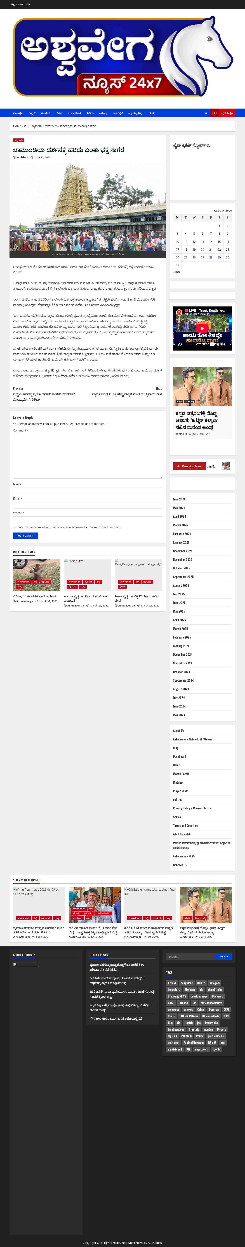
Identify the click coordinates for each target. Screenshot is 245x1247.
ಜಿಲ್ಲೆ (35, 581)
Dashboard (179, 756)
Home (176, 765)
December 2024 (183, 654)
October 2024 (181, 672)
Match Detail (181, 774)
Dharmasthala (210, 1016)
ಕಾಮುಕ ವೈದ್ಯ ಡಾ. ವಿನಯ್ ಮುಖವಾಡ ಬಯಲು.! (85, 598)
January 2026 (181, 542)
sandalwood (175, 1049)
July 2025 (179, 594)
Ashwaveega (24, 601)
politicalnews (216, 1036)
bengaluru (174, 989)
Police (199, 1036)
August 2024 (181, 689)
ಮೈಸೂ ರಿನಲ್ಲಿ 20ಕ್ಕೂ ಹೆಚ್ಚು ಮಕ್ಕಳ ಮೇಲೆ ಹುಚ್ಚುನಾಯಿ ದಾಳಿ (127, 391)
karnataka (211, 1023)
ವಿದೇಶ (60, 113)
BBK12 (201, 983)
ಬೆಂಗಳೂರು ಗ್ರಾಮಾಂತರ (82, 913)
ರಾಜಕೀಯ (46, 113)
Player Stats (181, 791)
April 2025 (179, 620)
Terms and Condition (185, 825)
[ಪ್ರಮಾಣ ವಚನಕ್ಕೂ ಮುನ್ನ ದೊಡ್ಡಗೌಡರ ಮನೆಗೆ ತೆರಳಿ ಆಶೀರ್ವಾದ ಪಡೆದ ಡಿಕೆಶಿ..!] (39, 905)
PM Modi (186, 1036)
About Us (178, 730)
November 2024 (182, 663)
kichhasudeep (176, 1029)
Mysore (221, 1029)
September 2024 (183, 680)
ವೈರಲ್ (122, 586)
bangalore (187, 983)
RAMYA (212, 1042)
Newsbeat (23, 581)
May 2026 (179, 508)
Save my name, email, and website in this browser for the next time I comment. (69, 527)
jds (199, 1023)
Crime (200, 1009)
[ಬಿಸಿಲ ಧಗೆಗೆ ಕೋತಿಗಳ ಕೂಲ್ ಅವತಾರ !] (36, 575)
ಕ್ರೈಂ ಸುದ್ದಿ (88, 581)
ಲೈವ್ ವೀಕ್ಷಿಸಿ (227, 113)
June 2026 (179, 499)
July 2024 (179, 698)
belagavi (214, 983)
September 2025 (183, 577)
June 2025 (179, 603)
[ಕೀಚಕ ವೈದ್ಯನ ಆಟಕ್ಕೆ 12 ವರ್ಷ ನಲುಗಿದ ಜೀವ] (138, 575)
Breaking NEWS (177, 996)
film (170, 1023)
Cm (194, 1003)
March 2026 (180, 525)
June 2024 (179, 706)
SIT (188, 1049)
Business (217, 996)
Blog (175, 748)
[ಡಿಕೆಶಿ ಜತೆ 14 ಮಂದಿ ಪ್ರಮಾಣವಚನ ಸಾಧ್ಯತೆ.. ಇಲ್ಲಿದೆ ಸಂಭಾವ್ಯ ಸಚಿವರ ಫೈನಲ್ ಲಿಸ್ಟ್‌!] (150, 905)
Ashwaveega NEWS (184, 856)
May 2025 (179, 611)
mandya (208, 1029)
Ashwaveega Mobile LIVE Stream (192, 739)
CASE (171, 1003)
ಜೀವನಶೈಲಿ (118, 113)
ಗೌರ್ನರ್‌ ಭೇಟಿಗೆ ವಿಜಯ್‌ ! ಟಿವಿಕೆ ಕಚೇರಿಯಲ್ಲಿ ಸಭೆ (116, 1018)
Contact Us (180, 865)
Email (18, 498)
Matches (178, 782)
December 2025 (182, 551)
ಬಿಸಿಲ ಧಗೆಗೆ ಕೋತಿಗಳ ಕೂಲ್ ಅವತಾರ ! (35, 596)
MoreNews (135, 1243)
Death (171, 1016)
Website (18, 513)
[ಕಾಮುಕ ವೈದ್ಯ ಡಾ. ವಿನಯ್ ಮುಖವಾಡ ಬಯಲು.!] (87, 575)
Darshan (214, 1009)
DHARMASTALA (189, 1016)
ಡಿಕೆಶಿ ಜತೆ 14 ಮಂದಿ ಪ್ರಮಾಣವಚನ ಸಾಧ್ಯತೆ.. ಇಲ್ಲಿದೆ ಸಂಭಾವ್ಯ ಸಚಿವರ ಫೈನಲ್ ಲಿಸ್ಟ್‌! (149, 929)
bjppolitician (215, 989)
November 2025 (182, 559)
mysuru (172, 1036)
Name (18, 484)
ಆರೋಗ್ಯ (103, 113)
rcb (223, 1042)
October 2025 (181, 568)
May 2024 (179, 715)
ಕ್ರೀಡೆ (152, 113)
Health (189, 1023)
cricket (188, 1009)
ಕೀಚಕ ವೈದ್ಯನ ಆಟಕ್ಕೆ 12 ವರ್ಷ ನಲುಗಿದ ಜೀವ (137, 598)
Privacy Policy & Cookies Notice (192, 808)
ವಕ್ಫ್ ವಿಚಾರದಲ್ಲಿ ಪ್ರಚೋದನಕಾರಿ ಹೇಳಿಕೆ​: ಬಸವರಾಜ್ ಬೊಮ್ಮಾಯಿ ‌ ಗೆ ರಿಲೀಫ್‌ (44, 394)
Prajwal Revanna (194, 1042)
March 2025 (180, 629)
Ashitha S (22, 157)
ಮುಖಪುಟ (18, 113)
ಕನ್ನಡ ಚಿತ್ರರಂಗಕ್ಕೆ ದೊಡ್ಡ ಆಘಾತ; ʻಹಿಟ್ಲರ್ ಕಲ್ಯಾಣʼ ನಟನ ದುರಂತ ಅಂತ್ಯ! (202, 929)
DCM (226, 1009)
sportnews (201, 1049)
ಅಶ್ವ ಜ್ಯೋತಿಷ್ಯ (135, 113)
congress (173, 1009)
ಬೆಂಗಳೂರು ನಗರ (103, 913)
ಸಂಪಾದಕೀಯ (75, 113)
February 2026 (182, 534)
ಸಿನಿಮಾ (90, 113)
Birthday (190, 989)
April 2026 (179, 516)
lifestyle (194, 1029)
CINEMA (183, 1003)
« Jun (176, 272)
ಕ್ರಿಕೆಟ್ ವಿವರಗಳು (182, 834)
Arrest (172, 983)
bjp (201, 989)
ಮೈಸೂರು (19, 140)
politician (173, 1042)
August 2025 (181, 585)
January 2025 (181, 646)
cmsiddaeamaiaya (211, 1003)
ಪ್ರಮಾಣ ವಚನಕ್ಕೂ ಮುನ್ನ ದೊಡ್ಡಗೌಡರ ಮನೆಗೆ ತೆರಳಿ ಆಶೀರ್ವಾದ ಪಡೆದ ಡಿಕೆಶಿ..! (39, 929)
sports (216, 1049)
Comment (21, 430)
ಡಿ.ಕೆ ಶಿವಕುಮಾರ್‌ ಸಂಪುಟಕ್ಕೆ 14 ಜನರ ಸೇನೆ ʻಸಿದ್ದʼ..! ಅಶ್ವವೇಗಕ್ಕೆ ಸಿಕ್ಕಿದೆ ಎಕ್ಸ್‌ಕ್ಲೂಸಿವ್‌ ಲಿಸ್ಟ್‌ (93, 929)
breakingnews (199, 996)
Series (177, 817)
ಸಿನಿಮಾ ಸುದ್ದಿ (200, 918)
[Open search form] (206, 113)
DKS (226, 1016)
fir (178, 1023)
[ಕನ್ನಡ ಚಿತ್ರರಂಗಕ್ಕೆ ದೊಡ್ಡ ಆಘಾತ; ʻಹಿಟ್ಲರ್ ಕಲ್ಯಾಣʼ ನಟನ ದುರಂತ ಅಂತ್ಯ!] (206, 905)
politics (177, 799)
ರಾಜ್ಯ (31, 113)
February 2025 (182, 637)
